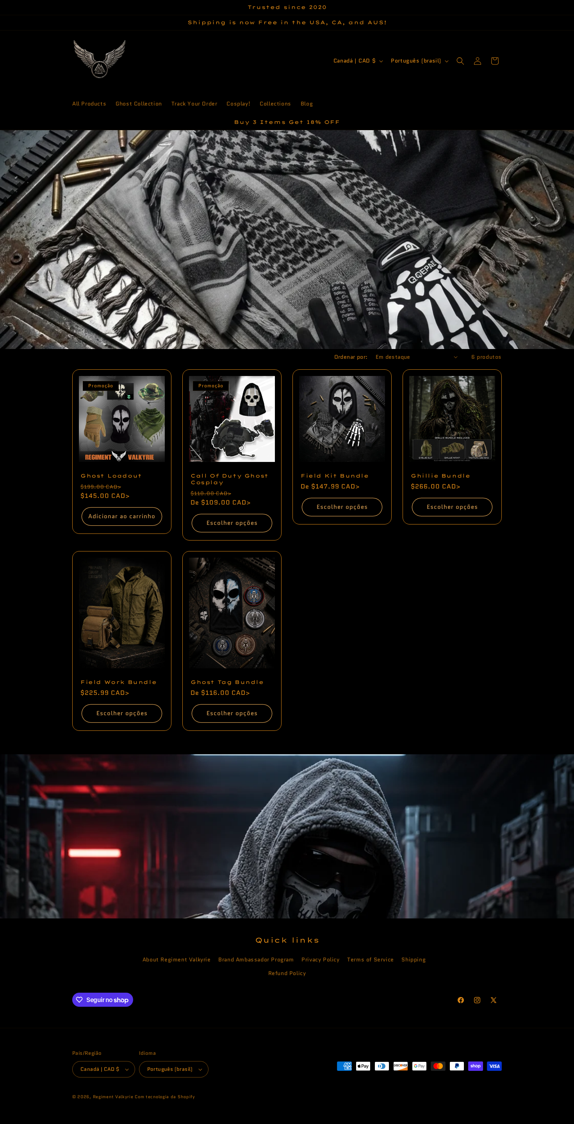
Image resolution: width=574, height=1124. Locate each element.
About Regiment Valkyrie (177, 959)
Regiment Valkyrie (113, 1097)
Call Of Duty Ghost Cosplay (230, 479)
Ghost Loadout (111, 475)
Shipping (413, 959)
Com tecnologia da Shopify (165, 1097)
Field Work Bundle (118, 682)
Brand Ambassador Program (256, 959)
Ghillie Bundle (440, 476)
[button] (460, 61)
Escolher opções (232, 523)
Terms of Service (370, 959)
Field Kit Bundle (335, 476)
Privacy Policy (320, 959)
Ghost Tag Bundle (227, 682)
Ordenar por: (351, 357)
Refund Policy (287, 973)
